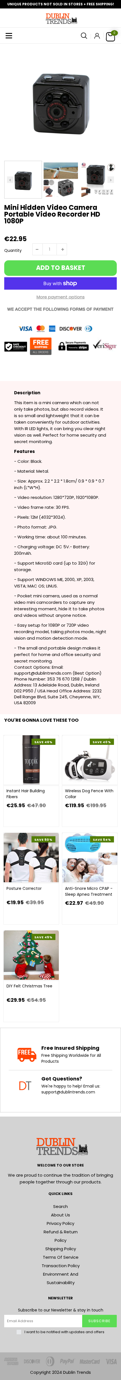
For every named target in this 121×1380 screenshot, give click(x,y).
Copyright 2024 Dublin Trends (60, 1372)
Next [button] (110, 179)
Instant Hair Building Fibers (25, 794)
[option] (60, 100)
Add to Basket (60, 267)
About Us (60, 1215)
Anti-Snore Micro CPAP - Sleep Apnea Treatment (89, 891)
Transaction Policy (61, 1266)
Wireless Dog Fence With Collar (89, 794)
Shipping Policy (60, 1249)
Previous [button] (10, 179)
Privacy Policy (60, 1223)
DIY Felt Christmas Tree (29, 986)
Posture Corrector (24, 888)
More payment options (61, 297)
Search (60, 1206)
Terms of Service (61, 1257)
